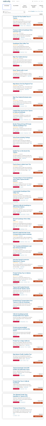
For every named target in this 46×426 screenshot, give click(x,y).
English (17, 1)
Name (42, 11)
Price (39, 11)
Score (36, 11)
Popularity (32, 11)
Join (39, 1)
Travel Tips (36, 1)
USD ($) (13, 1)
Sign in (42, 1)
